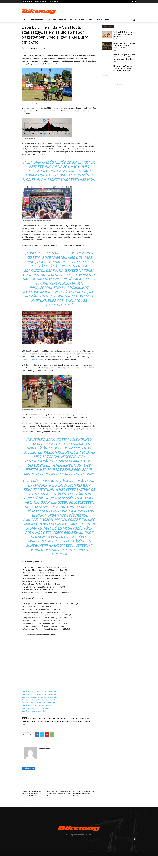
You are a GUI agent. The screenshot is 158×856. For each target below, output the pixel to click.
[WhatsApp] (52, 734)
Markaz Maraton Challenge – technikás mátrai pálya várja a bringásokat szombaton (123, 68)
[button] (133, 19)
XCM (23, 724)
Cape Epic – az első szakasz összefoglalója (38, 705)
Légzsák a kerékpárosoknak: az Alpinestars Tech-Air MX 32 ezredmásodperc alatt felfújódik (124, 57)
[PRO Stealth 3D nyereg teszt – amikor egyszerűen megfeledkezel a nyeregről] (84, 781)
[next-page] (26, 800)
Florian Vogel (73, 718)
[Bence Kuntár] (23, 48)
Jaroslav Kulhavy (84, 718)
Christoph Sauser (62, 718)
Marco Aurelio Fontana (62, 721)
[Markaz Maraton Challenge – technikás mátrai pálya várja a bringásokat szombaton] (107, 68)
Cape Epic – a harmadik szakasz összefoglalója (39, 700)
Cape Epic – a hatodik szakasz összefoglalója (39, 691)
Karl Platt (40, 721)
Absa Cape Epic (32, 718)
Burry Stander (43, 718)
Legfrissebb (107, 27)
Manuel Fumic (49, 721)
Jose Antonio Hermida (28, 721)
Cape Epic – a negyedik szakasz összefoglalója (39, 697)
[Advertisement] (95, 11)
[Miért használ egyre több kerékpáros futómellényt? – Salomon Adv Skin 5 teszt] (59, 781)
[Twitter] (42, 734)
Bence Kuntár (33, 48)
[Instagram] (135, 1)
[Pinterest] (47, 734)
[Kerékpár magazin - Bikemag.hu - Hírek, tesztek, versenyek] (39, 11)
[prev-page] (23, 800)
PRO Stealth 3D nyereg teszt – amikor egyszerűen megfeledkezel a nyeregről (84, 793)
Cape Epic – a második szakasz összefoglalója (39, 703)
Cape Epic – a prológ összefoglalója (35, 708)
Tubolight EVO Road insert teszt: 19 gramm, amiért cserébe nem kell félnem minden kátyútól (32, 793)
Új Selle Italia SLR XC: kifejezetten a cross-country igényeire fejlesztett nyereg (124, 45)
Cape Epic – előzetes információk (34, 711)
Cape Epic (52, 718)
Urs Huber (88, 721)
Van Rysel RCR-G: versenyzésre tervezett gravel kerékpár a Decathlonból (124, 34)
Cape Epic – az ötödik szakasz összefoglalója (39, 694)
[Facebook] (132, 1)
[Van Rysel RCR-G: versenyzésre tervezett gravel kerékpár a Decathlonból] (107, 34)
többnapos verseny (76, 721)
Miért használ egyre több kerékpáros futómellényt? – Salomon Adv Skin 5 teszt (58, 793)
